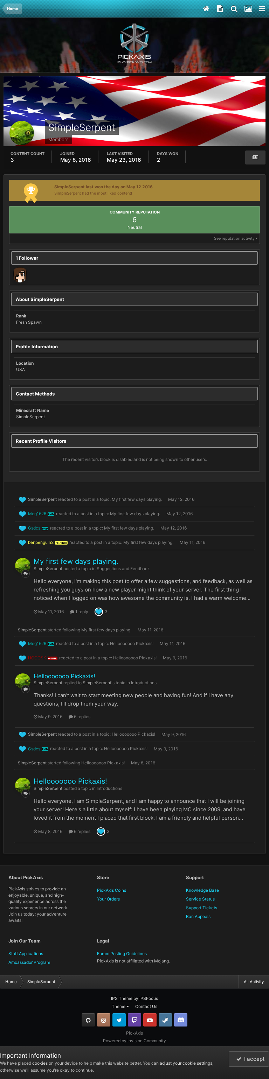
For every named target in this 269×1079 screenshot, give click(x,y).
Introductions (144, 682)
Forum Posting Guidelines (122, 953)
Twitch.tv (134, 1020)
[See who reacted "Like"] (99, 611)
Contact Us (146, 1006)
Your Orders (108, 899)
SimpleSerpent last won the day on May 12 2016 (103, 186)
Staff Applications (25, 953)
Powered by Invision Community (134, 1040)
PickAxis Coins (111, 890)
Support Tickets (201, 907)
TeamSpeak (180, 1020)
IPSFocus (148, 998)
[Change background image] (248, 8)
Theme (119, 1006)
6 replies (81, 716)
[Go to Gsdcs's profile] (20, 274)
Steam (165, 1020)
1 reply (81, 611)
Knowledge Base (202, 890)
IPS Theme (121, 998)
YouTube (150, 1020)
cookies (40, 1063)
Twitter (119, 1020)
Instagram (103, 1020)
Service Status (200, 899)
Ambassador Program (29, 962)
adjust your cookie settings (186, 1063)
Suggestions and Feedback (123, 568)
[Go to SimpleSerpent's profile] (22, 565)
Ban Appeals (198, 916)
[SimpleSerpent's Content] (255, 157)
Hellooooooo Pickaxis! (131, 643)
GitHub (88, 1020)
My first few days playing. (137, 499)
